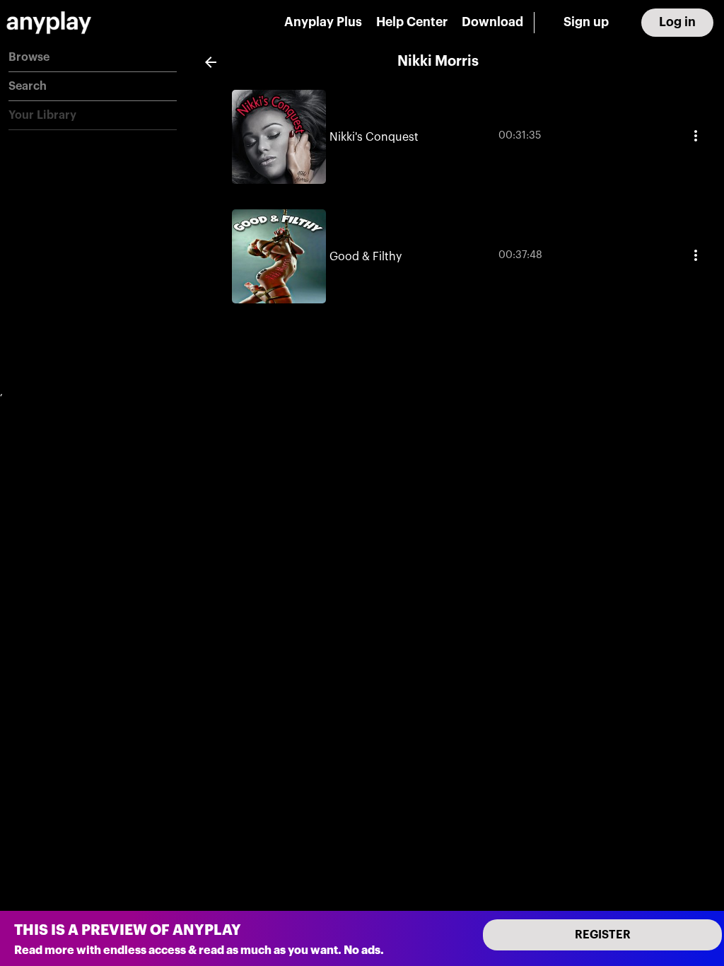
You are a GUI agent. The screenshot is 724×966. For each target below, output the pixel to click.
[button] (92, 57)
